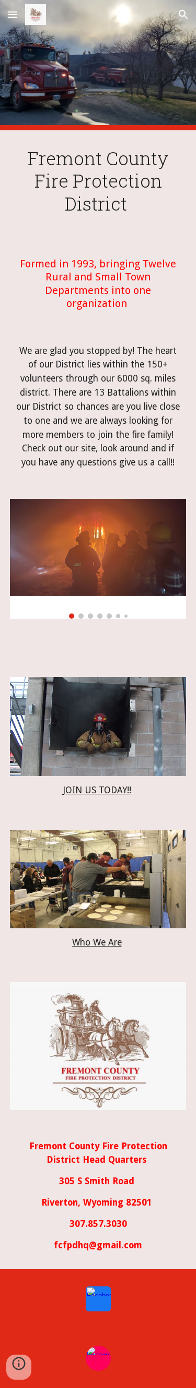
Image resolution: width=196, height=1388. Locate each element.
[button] (12, 14)
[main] (98, 185)
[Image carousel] (98, 559)
